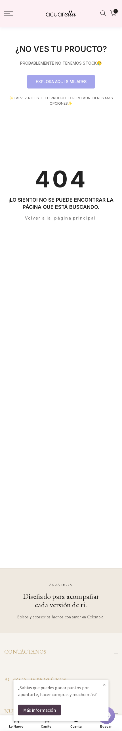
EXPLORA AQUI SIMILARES (61, 81)
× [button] (104, 684)
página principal (75, 218)
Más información (39, 710)
